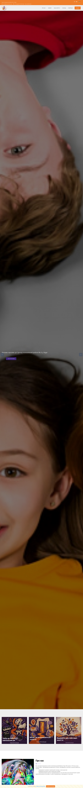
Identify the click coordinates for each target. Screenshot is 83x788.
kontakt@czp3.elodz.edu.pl (7, 4)
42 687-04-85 (29, 4)
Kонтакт (77, 8)
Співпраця (70, 8)
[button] (80, 354)
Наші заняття (57, 8)
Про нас (43, 8)
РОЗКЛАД (64, 8)
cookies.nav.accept (50, 786)
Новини (49, 8)
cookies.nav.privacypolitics (40, 786)
